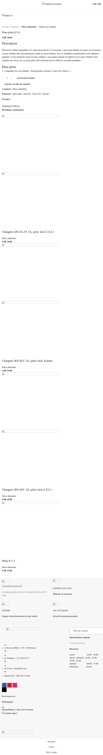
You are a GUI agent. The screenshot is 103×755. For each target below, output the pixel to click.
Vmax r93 (36, 94)
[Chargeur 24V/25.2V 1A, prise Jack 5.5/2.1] (31, 143)
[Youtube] (9, 685)
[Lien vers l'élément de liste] (22, 662)
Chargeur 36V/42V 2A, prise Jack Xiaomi (27, 360)
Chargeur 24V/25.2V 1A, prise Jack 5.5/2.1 (28, 231)
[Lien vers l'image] (22, 634)
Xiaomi (45, 94)
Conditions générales (77, 643)
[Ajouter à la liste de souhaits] (14, 112)
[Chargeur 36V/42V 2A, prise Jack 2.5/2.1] (31, 401)
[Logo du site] (51, 4)
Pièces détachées (29, 27)
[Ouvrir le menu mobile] (3, 4)
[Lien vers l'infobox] (26, 589)
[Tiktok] (4, 689)
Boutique (15, 27)
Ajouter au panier (26, 78)
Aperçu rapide (6, 112)
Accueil (5, 27)
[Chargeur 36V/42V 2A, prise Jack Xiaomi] (31, 272)
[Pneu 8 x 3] (31, 530)
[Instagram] (14, 685)
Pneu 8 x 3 (8, 560)
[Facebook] (4, 685)
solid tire (27, 94)
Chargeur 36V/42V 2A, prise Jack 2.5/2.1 (27, 489)
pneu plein (17, 94)
